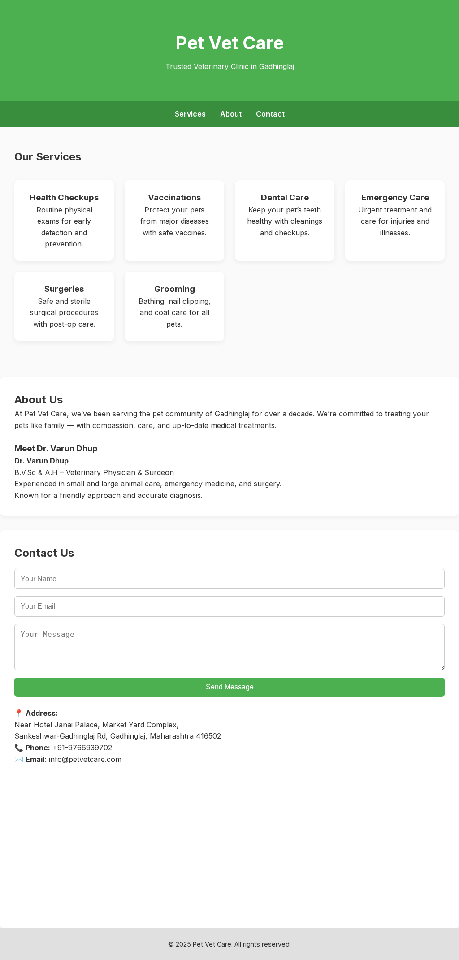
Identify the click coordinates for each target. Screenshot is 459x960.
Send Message (230, 687)
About (231, 113)
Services (190, 113)
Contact (270, 113)
